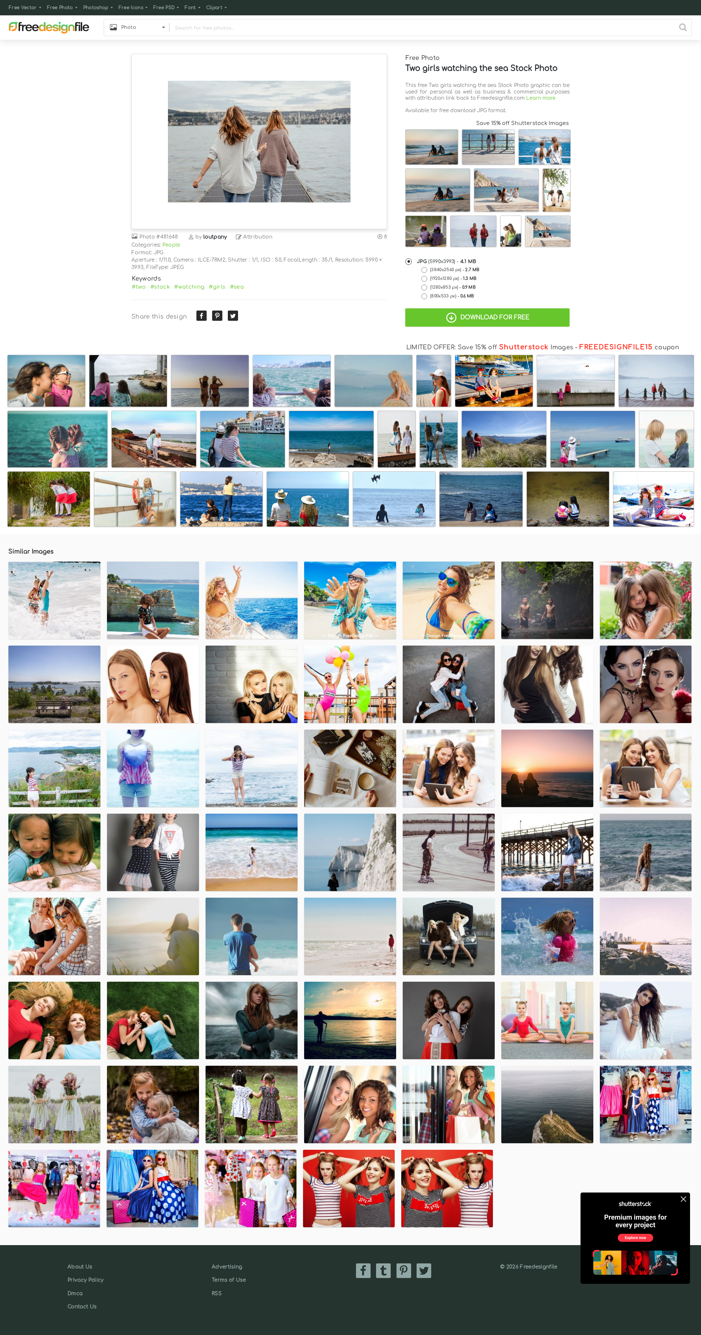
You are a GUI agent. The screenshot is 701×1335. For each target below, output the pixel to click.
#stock (160, 287)
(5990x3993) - (446, 261)
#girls (217, 287)
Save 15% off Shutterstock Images (522, 123)
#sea (237, 287)
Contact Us (82, 1306)
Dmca (75, 1293)
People (171, 245)
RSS (217, 1293)
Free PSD (164, 7)
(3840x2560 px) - (454, 269)
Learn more (540, 98)
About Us (80, 1267)
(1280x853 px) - (453, 287)
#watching (189, 287)
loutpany (215, 237)
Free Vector (23, 7)
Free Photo (60, 7)
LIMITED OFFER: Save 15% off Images (489, 347)
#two (139, 287)
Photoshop (95, 7)
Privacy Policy (85, 1280)
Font (190, 7)
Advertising (227, 1267)
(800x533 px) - (452, 296)
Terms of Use (229, 1280)
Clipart (214, 7)
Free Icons (131, 7)
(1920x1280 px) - (453, 278)
